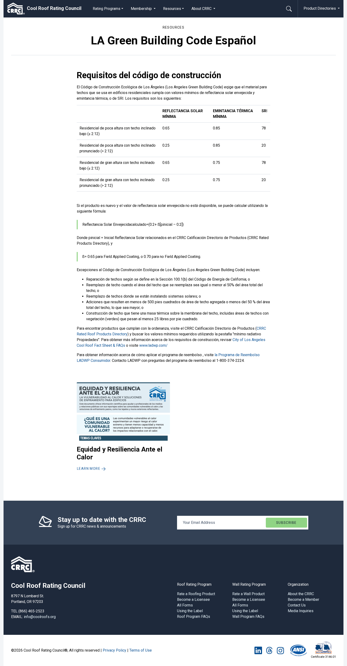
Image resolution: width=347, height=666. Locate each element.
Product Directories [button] (320, 8)
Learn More (89, 468)
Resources (172, 8)
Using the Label (190, 611)
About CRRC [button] (201, 8)
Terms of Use (140, 650)
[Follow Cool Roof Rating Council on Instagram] (280, 650)
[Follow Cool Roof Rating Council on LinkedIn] (258, 650)
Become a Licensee (193, 599)
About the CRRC (301, 594)
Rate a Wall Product (248, 594)
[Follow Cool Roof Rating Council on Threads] (269, 650)
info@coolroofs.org (40, 617)
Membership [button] (142, 8)
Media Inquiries (300, 611)
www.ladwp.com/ (153, 345)
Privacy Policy (114, 650)
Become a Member (303, 599)
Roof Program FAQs (193, 616)
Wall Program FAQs (248, 616)
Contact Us (297, 605)
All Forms (185, 605)
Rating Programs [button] (106, 8)
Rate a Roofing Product (196, 594)
